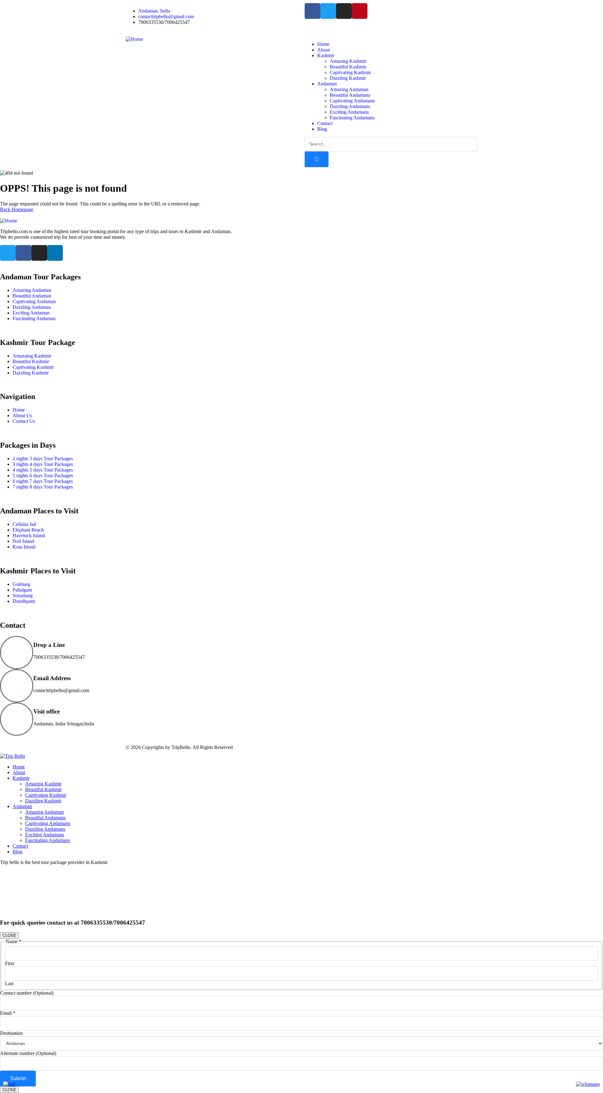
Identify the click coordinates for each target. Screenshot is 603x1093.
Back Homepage (16, 209)
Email (7, 1013)
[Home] (134, 39)
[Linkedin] (55, 253)
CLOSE (9, 935)
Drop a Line (49, 645)
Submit (18, 1078)
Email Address (52, 678)
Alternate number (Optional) (28, 1053)
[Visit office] (16, 719)
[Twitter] (328, 11)
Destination (11, 1033)
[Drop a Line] (16, 652)
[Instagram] (344, 11)
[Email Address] (16, 685)
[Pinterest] (359, 11)
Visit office (46, 711)
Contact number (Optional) (26, 993)
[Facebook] (312, 11)
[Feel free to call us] (9, 1084)
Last (9, 983)
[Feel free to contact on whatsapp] (588, 1084)
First (9, 963)
